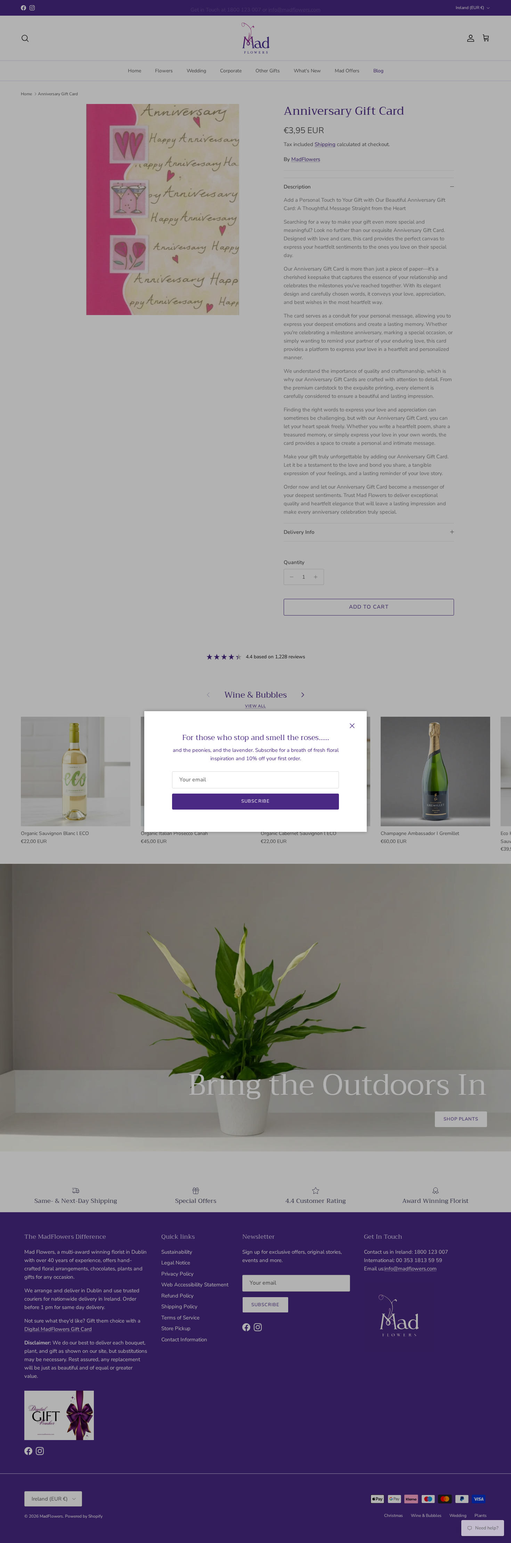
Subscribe (255, 801)
